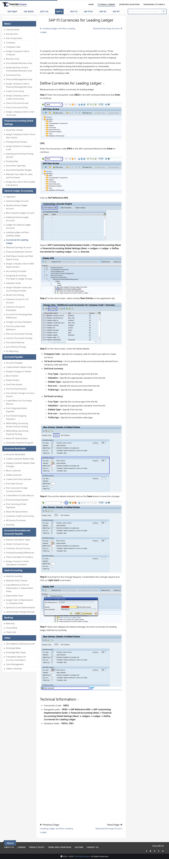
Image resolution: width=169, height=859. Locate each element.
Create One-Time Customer (19, 479)
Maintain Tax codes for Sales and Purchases (19, 176)
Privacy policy (37, 847)
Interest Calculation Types (18, 539)
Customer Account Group (18, 548)
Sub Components (14, 38)
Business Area (12, 58)
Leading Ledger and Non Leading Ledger (17, 234)
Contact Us (92, 847)
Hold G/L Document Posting (19, 338)
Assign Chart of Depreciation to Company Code (19, 602)
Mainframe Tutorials (154, 4)
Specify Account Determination (20, 607)
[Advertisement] (81, 41)
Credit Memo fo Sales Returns (20, 495)
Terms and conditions (59, 847)
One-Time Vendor (14, 384)
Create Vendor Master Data (19, 367)
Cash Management (15, 664)
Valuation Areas (13, 283)
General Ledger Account (17, 201)
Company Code (13, 47)
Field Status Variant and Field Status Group (19, 258)
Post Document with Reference (15, 328)
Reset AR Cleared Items (17, 511)
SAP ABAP (12, 11)
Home (91, 4)
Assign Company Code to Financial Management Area (19, 85)
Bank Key (10, 623)
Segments (10, 196)
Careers (21, 847)
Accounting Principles (16, 271)
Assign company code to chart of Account (20, 113)
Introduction (12, 34)
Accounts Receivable (15, 454)
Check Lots (11, 632)
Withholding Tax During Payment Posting (17, 432)
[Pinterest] (158, 851)
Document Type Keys (16, 165)
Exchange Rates (13, 648)
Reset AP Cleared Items (17, 438)
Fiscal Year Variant (14, 130)
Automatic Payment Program (19, 442)
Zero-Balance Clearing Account (20, 643)
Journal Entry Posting (16, 346)
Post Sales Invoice (14, 483)
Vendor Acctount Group (17, 544)
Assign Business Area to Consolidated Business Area (19, 69)
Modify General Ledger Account (17, 207)
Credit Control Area (15, 91)
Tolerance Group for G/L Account (17, 301)
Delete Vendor (13, 380)
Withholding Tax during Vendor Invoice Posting (17, 425)
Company (10, 42)
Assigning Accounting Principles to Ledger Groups (19, 277)
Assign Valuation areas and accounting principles (18, 289)
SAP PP (116, 11)
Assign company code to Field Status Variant (20, 265)
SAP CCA (44, 11)
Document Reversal (15, 342)
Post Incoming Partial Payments (16, 506)
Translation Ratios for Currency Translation (16, 658)
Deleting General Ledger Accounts (17, 219)
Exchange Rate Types (16, 652)
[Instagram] (154, 851)
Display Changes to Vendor (18, 371)
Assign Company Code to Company (17, 53)
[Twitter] (150, 851)
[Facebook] (146, 851)
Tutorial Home (12, 29)
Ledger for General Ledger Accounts (18, 226)
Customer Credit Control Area (20, 516)
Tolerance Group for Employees (15, 308)
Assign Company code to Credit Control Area (17, 97)
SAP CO (73, 11)
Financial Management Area (19, 79)
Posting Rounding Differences (20, 552)
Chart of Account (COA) (17, 107)
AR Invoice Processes (16, 520)
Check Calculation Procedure (19, 557)
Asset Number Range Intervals (20, 611)
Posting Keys (12, 161)
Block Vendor (12, 375)
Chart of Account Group (17, 103)
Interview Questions (129, 4)
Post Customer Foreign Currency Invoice (17, 490)
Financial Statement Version (19, 251)
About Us (9, 847)
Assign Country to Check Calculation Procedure (17, 563)
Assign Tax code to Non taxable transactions (20, 183)
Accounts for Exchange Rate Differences (19, 316)
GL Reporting (12, 351)
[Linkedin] (163, 851)
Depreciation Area (14, 595)
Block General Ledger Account (20, 213)
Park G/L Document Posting (19, 333)
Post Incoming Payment (17, 499)
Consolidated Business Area (19, 63)
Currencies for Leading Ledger (17, 241)
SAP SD (102, 11)
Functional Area (13, 75)
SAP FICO (88, 11)
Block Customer (13, 470)
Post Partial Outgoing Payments (16, 417)
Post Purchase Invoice (16, 388)
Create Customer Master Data (20, 458)
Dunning (10, 524)
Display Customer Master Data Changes (20, 465)
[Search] (163, 11)
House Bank (11, 627)
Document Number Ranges (19, 170)
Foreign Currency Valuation (19, 322)
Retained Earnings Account (18, 247)
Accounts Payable (14, 362)
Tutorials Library (106, 4)
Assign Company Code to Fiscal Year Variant (20, 136)
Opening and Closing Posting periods (19, 155)
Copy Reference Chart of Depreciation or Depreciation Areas (19, 588)
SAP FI (59, 11)
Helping (79, 847)
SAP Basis (29, 11)
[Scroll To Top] (165, 856)
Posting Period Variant (16, 141)
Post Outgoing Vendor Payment (16, 410)
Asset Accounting (14, 576)
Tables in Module (14, 668)
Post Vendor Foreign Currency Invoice (20, 395)
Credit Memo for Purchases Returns (19, 402)
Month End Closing (15, 295)
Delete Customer (14, 475)
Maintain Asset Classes (16, 580)
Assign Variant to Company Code (18, 148)
